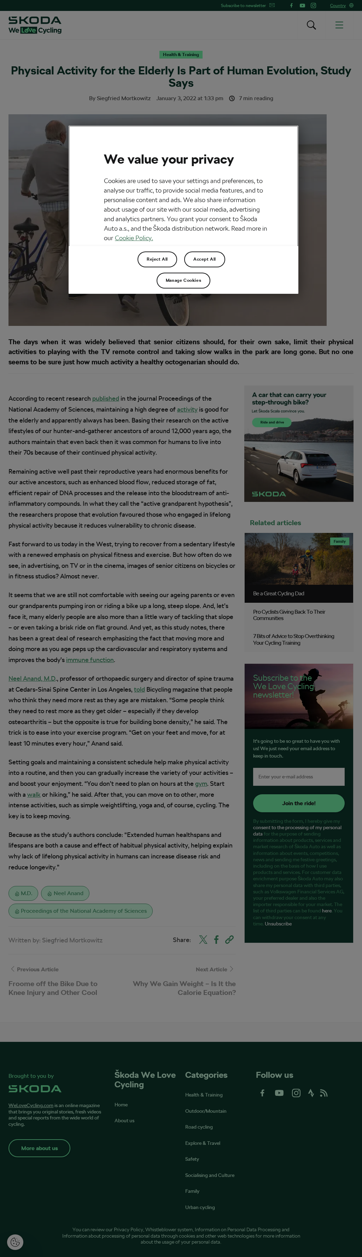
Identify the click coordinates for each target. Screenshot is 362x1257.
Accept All (204, 259)
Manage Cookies (183, 280)
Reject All (157, 259)
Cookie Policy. (134, 238)
